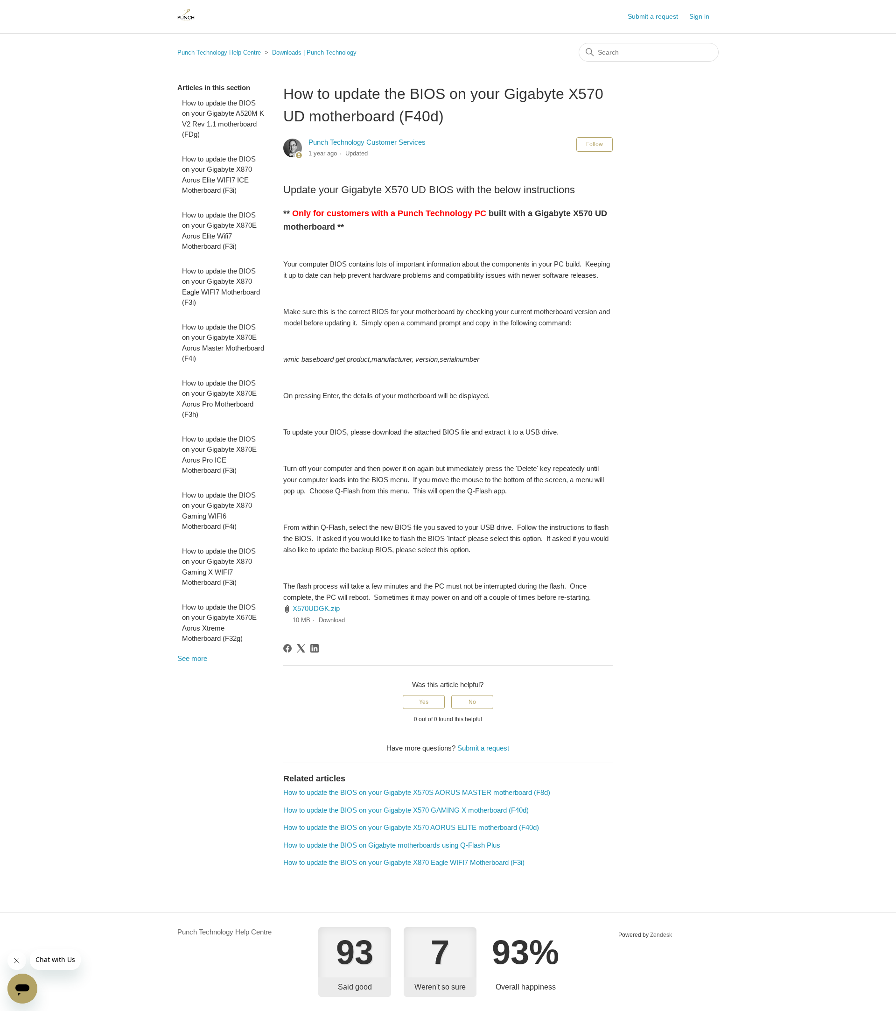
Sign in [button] (699, 16)
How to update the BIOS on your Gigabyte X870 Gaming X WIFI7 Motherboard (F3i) (219, 567)
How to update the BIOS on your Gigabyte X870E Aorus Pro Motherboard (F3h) (219, 399)
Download (332, 620)
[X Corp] (301, 648)
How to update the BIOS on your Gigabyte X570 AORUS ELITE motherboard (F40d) (411, 827)
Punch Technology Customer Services (367, 142)
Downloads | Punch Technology (314, 52)
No (472, 702)
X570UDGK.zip (316, 608)
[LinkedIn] (314, 648)
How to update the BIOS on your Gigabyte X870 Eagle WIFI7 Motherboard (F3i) (221, 287)
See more (192, 658)
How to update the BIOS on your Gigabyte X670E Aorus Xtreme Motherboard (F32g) (219, 623)
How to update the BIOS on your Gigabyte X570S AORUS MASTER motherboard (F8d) (416, 792)
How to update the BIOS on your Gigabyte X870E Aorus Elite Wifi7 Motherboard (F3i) (219, 231)
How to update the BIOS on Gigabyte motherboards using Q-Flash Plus (391, 845)
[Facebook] (287, 648)
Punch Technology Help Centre (219, 52)
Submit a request (653, 16)
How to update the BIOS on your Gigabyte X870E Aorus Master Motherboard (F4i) (223, 343)
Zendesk (661, 935)
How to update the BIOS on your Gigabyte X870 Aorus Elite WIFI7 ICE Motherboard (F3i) (219, 175)
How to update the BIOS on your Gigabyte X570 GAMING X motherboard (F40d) (406, 810)
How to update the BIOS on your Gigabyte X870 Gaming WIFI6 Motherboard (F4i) (219, 511)
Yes (423, 702)
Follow (594, 144)
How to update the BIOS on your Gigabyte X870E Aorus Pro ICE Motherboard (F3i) (219, 455)
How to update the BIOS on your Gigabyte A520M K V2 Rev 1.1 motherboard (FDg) (223, 119)
